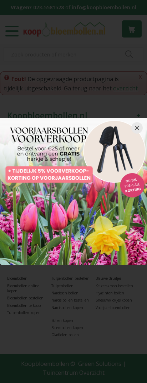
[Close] (137, 128)
